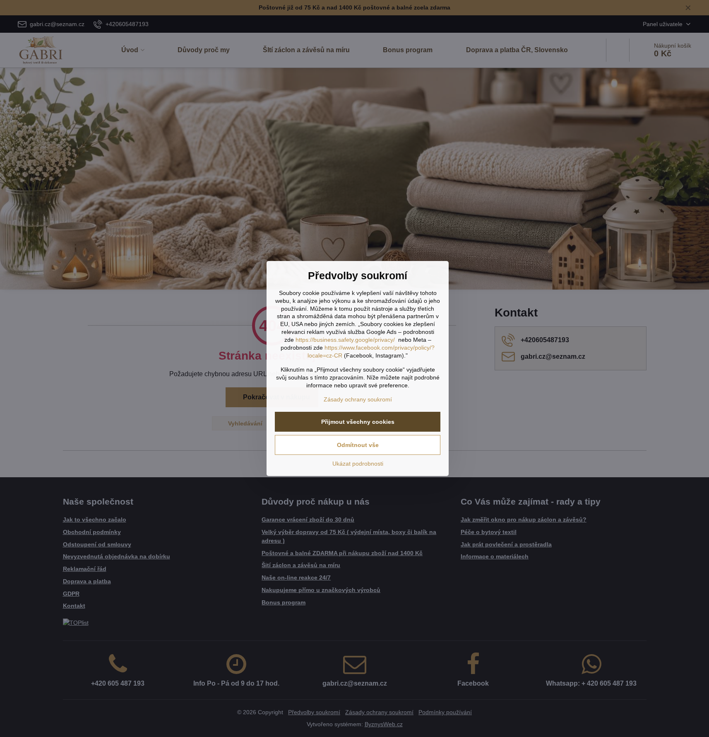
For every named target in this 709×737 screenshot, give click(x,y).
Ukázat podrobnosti (357, 463)
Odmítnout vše (358, 445)
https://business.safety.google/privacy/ (345, 339)
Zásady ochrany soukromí (358, 399)
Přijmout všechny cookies (357, 421)
